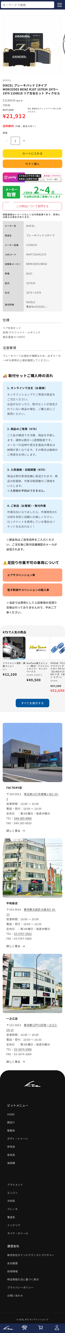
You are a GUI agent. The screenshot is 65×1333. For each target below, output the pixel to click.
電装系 (11, 1217)
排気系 (11, 1146)
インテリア (13, 1225)
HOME (11, 1114)
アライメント (15, 1184)
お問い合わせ (15, 1295)
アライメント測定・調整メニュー (14, 664)
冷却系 (11, 1201)
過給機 (11, 1163)
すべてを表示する (32, 703)
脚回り (11, 1122)
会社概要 (12, 1263)
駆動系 (11, 1130)
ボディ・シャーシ (17, 1138)
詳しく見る (13, 830)
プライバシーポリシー (20, 1287)
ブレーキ (12, 1209)
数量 (5, 132)
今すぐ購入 (32, 164)
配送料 (35, 108)
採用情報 (12, 1271)
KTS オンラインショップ (36, 1319)
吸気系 (11, 1155)
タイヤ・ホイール (17, 1233)
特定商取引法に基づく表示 (23, 1279)
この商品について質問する (32, 206)
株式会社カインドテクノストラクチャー (31, 1255)
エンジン (12, 1192)
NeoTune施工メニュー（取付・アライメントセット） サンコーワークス (38, 667)
